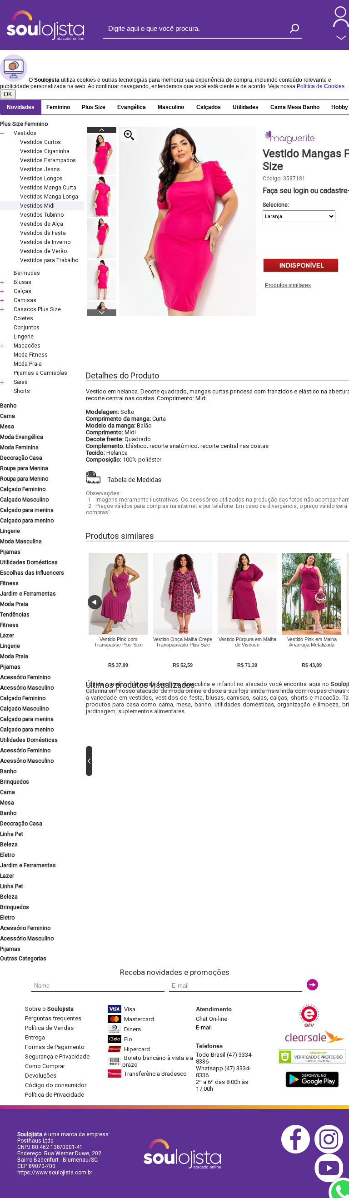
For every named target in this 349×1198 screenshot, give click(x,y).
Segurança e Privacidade (57, 1056)
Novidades (21, 107)
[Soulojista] (45, 38)
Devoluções (40, 1075)
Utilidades (246, 107)
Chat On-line (211, 1018)
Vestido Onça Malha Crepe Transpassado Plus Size (182, 641)
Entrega (35, 1037)
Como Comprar (45, 1066)
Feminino (58, 107)
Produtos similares (288, 285)
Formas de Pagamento (55, 1047)
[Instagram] (331, 1151)
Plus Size (93, 107)
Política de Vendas (49, 1027)
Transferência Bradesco (155, 1073)
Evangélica (131, 107)
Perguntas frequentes (53, 1018)
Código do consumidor (55, 1085)
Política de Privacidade (54, 1094)
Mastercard (139, 1019)
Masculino (171, 107)
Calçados (208, 107)
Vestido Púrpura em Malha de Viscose (247, 641)
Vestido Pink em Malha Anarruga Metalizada (312, 641)
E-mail (204, 1027)
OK (8, 94)
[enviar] (312, 984)
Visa (129, 1009)
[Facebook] (297, 1151)
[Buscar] (294, 28)
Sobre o (49, 1008)
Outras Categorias (23, 958)
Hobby (339, 107)
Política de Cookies (320, 86)
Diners (132, 1029)
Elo (128, 1039)
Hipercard (137, 1049)
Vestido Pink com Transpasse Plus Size (118, 641)
